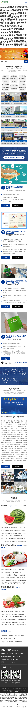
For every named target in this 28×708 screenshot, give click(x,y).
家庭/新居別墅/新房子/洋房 (14, 87)
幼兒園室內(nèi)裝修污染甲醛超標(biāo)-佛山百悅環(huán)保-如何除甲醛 (14, 541)
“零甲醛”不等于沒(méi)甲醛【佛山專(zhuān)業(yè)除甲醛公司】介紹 (14, 619)
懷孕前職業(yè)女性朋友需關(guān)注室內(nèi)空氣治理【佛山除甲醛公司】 (14, 528)
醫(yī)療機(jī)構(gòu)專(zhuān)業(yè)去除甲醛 (6, 87)
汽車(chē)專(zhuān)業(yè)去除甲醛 (22, 87)
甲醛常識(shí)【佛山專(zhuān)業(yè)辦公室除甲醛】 (14, 625)
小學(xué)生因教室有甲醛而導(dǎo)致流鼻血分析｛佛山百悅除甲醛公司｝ (14, 575)
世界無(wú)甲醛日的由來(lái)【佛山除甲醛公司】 (14, 538)
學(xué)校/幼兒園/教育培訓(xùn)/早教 (22, 78)
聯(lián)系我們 (17, 706)
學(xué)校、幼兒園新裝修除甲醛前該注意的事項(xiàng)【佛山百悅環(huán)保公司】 (14, 617)
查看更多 (6, 206)
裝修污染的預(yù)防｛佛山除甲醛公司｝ (12, 572)
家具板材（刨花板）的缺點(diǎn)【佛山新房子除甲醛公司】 (14, 622)
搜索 (26, 61)
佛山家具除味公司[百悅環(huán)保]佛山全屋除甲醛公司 (14, 533)
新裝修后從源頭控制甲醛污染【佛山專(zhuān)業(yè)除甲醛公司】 (14, 580)
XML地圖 (16, 691)
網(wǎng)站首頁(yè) (3, 706)
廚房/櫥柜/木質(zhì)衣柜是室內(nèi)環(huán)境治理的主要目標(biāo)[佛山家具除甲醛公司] (14, 583)
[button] (13, 58)
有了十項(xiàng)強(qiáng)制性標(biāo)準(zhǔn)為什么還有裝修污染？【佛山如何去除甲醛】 (14, 536)
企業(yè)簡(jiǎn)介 (10, 706)
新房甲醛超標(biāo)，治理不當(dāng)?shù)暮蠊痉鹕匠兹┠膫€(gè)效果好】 (14, 530)
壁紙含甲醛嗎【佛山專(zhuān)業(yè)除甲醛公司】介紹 (14, 611)
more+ (25, 505)
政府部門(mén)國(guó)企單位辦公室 (5, 78)
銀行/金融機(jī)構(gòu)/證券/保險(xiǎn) (14, 78)
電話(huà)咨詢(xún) (25, 706)
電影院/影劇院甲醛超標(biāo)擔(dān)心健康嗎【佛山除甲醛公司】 (14, 569)
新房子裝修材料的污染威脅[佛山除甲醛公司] (13, 614)
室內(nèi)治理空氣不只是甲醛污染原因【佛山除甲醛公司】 (14, 577)
